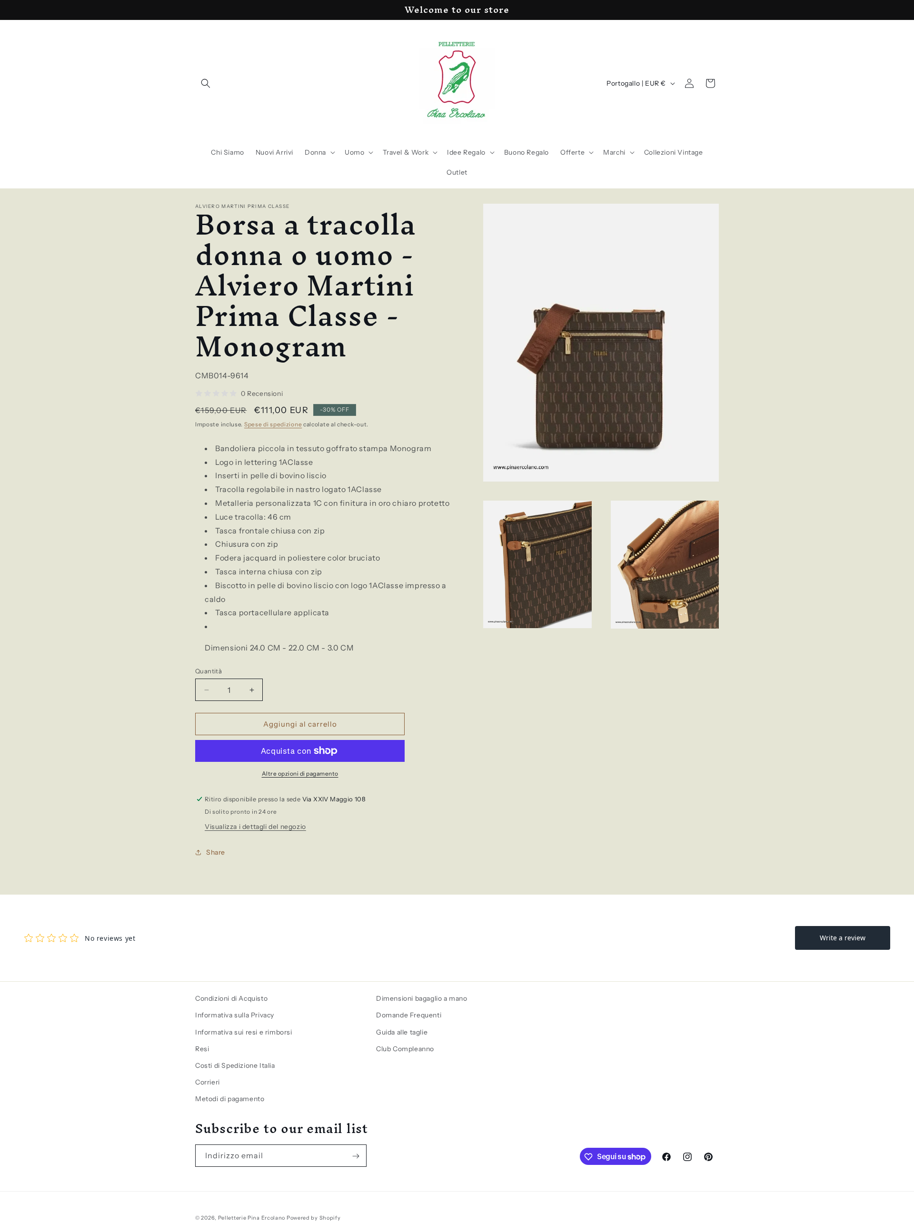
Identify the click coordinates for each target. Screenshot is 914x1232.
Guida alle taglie (401, 1031)
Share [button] (215, 852)
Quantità (208, 671)
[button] (205, 83)
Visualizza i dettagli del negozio (255, 826)
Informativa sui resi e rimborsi (243, 1031)
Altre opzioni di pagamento (300, 773)
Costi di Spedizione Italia (235, 1065)
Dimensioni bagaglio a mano (421, 998)
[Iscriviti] (355, 1156)
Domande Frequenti (408, 1015)
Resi (202, 1048)
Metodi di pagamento (229, 1098)
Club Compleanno (405, 1048)
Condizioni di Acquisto (231, 998)
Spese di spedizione (273, 424)
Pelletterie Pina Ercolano (252, 1217)
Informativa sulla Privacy (234, 1015)
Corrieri (207, 1081)
